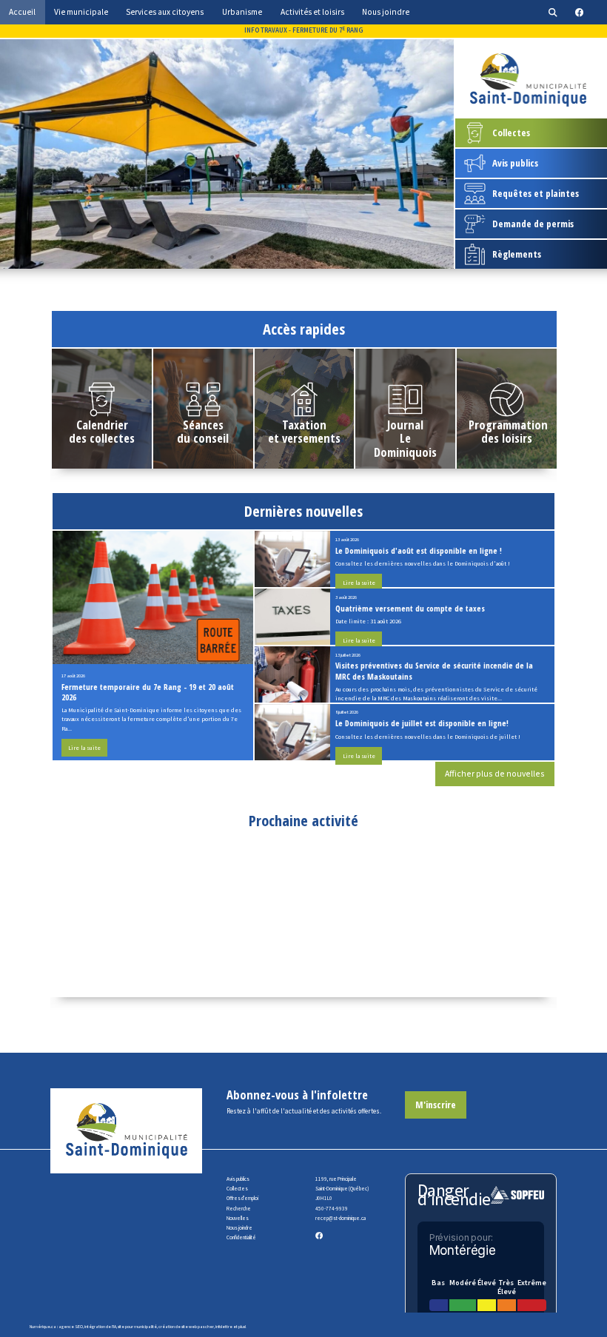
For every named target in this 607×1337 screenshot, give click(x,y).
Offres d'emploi (242, 1198)
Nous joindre (239, 1227)
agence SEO (70, 1327)
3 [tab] (234, 256)
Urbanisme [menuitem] (242, 12)
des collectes (102, 437)
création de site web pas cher (186, 1327)
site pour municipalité (137, 1327)
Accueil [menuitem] (22, 12)
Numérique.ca (43, 1327)
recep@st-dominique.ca (340, 1218)
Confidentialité (241, 1237)
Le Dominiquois (405, 444)
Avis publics (238, 1179)
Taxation (304, 424)
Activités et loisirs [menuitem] (312, 12)
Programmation (508, 424)
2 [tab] (211, 256)
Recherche (239, 1208)
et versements (304, 437)
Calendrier (102, 424)
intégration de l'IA (100, 1327)
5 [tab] (278, 256)
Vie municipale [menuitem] (81, 12)
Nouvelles (238, 1218)
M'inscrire (435, 1104)
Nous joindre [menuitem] (385, 12)
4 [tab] (256, 256)
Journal (405, 424)
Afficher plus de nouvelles (495, 773)
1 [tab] (189, 256)
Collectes (237, 1188)
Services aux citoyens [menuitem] (165, 12)
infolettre (223, 1327)
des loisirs (506, 437)
